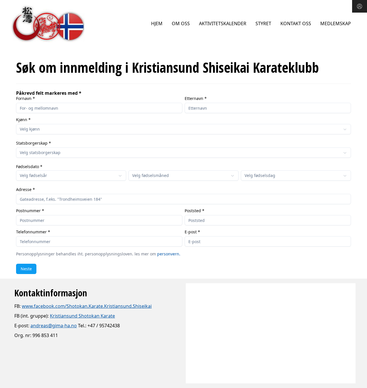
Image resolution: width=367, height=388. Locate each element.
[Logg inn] (359, 6)
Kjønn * (23, 120)
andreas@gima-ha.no (53, 325)
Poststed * (194, 211)
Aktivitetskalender (222, 23)
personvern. (168, 254)
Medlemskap (335, 23)
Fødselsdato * (29, 167)
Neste (26, 268)
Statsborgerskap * (33, 143)
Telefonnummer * (33, 232)
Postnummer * (30, 211)
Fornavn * (25, 98)
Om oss (181, 23)
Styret (263, 23)
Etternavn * (196, 98)
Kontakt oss (295, 23)
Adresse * (25, 190)
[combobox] (183, 129)
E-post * (192, 232)
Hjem (157, 23)
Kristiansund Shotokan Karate (82, 316)
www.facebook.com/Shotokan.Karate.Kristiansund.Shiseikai (87, 306)
